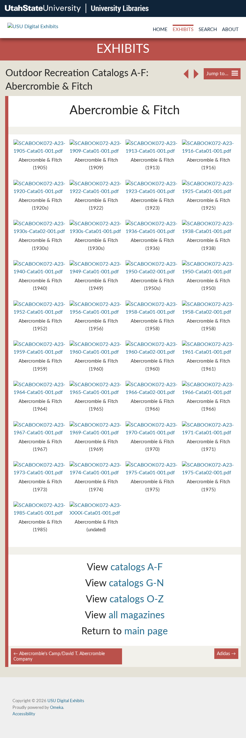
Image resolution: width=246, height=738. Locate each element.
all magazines (137, 615)
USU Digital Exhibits (65, 701)
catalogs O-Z (137, 599)
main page (146, 631)
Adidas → (226, 653)
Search (208, 29)
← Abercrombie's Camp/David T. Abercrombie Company (59, 656)
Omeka (56, 708)
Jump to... (217, 73)
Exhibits (183, 29)
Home (160, 29)
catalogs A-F (137, 567)
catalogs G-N (136, 583)
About (230, 29)
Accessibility (23, 714)
